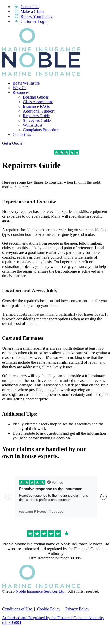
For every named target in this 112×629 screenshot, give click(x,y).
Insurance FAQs (36, 106)
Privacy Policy (77, 609)
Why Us (19, 88)
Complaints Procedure (41, 130)
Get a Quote (12, 143)
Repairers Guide (36, 116)
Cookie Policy (48, 609)
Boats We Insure (26, 83)
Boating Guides (36, 97)
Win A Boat (32, 125)
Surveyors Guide (37, 120)
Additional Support (38, 111)
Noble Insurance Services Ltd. (40, 591)
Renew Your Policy (37, 16)
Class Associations (38, 102)
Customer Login (34, 21)
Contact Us (30, 6)
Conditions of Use (17, 609)
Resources (21, 92)
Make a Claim (32, 11)
